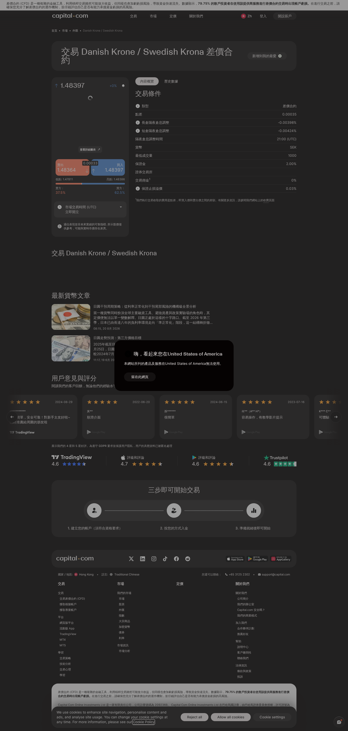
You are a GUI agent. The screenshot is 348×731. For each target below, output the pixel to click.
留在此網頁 (139, 377)
